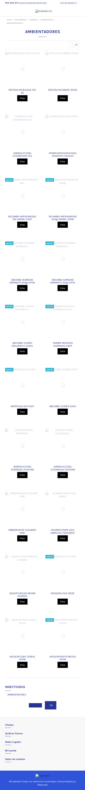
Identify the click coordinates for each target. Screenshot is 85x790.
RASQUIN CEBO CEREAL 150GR (22, 658)
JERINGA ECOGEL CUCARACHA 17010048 (62, 468)
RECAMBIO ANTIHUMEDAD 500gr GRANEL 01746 (63, 218)
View (22, 98)
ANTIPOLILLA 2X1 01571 (22, 406)
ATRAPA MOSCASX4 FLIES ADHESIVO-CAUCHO (62, 154)
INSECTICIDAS (15, 687)
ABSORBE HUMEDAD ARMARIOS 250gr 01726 (22, 281)
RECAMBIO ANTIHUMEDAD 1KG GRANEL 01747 (22, 218)
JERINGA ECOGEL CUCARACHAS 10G (22, 154)
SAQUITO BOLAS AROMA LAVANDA (22, 594)
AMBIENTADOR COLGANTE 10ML (22, 531)
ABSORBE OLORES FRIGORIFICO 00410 (22, 344)
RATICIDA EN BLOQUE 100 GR (22, 91)
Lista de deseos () (68, 3)
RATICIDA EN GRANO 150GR (62, 89)
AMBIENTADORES (17, 694)
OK (51, 705)
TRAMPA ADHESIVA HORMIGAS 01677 (63, 344)
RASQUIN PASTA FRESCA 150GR (63, 658)
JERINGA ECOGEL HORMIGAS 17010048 (22, 468)
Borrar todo (35, 705)
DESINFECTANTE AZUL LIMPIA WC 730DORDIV (63, 531)
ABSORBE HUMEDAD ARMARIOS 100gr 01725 (62, 281)
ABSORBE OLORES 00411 (62, 406)
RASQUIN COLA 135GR (62, 593)
